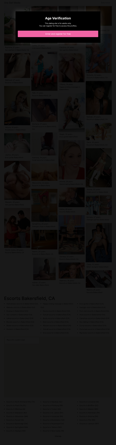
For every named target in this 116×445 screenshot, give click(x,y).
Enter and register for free (58, 34)
